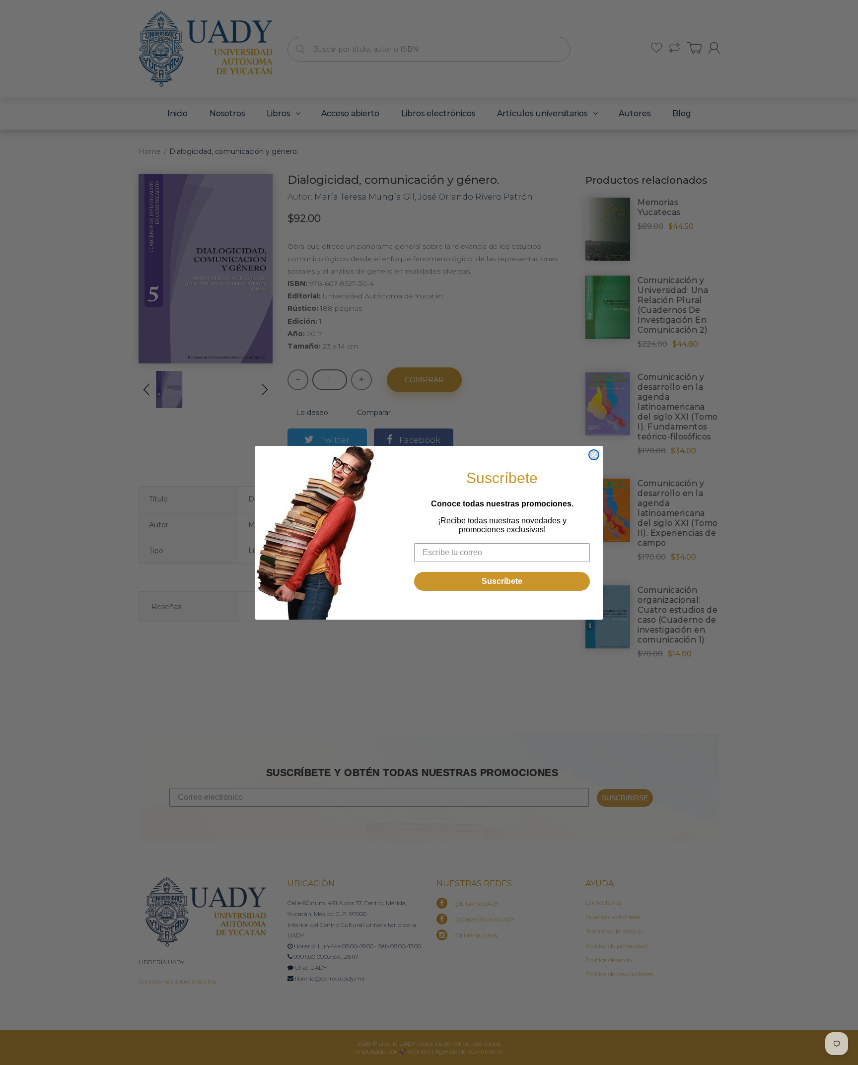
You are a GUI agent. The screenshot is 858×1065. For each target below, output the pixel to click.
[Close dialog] (594, 455)
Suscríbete (502, 581)
